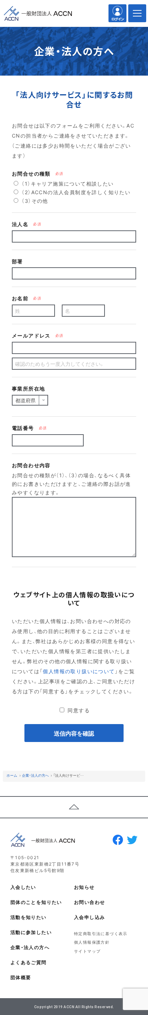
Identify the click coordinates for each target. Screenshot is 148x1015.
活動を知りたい (28, 917)
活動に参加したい (31, 932)
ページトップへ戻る (74, 807)
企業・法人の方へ (35, 775)
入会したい (23, 887)
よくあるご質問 (28, 962)
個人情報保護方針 (92, 942)
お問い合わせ (89, 902)
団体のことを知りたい (36, 902)
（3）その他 (34, 200)
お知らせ (84, 887)
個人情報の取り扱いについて (79, 671)
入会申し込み (89, 917)
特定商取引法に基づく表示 (101, 933)
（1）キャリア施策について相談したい (67, 183)
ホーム (11, 775)
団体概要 (20, 977)
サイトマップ (87, 951)
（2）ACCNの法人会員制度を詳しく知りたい (75, 192)
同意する (78, 710)
